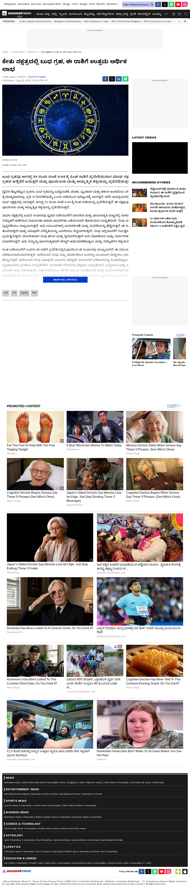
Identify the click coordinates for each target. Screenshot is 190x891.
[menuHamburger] (179, 14)
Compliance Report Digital (160, 881)
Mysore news (94, 782)
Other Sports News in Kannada (79, 805)
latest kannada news (33, 782)
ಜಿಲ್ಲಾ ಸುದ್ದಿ (122, 13)
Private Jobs (36, 863)
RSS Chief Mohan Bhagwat (126, 21)
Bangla (83, 4)
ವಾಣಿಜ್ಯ (156, 13)
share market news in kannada (52, 817)
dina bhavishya (44, 840)
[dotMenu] (166, 14)
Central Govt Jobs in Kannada (124, 863)
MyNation (112, 4)
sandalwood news (70, 794)
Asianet (16, 871)
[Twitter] (165, 4)
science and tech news (73, 828)
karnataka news (56, 782)
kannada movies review (44, 794)
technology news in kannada (20, 828)
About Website (11, 881)
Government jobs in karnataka (89, 863)
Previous (179, 21)
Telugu (66, 4)
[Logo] (18, 14)
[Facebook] (158, 4)
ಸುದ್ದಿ (54, 13)
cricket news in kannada (46, 805)
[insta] (185, 4)
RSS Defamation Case (96, 21)
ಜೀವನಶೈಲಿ (144, 13)
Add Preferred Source (136, 4)
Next (185, 21)
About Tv (26, 881)
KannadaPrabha (51, 4)
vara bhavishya (62, 840)
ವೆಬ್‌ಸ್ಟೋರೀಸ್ (105, 13)
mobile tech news (48, 828)
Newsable (24, 4)
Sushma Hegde (37, 76)
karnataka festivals (112, 840)
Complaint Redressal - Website (97, 881)
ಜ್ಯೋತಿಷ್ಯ (89, 13)
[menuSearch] (185, 13)
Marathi (100, 4)
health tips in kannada (77, 851)
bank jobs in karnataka (57, 863)
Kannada (36, 4)
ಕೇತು (34, 292)
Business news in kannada (18, 817)
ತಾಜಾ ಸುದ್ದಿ (43, 13)
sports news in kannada (17, 805)
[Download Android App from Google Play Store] (178, 871)
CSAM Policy (71, 881)
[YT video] (178, 4)
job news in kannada (15, 863)
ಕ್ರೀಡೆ (133, 13)
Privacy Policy (55, 881)
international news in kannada (147, 782)
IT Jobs (147, 863)
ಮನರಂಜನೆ (75, 13)
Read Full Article (65, 279)
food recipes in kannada (49, 851)
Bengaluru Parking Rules (67, 21)
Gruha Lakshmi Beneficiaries (35, 21)
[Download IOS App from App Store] (185, 871)
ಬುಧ (6, 292)
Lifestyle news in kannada (18, 851)
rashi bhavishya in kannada (19, 840)
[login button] (174, 14)
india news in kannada (116, 782)
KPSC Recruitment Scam (157, 21)
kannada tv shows (92, 794)
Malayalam (10, 4)
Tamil (75, 4)
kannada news (12, 782)
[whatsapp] (171, 4)
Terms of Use (39, 881)
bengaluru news (76, 782)
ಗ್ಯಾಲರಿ (63, 13)
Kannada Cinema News (16, 794)
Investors (181, 881)
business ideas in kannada (86, 817)
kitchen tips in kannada (104, 851)
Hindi (92, 4)
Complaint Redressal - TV (130, 881)
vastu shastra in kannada (86, 840)
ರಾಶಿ (14, 292)
